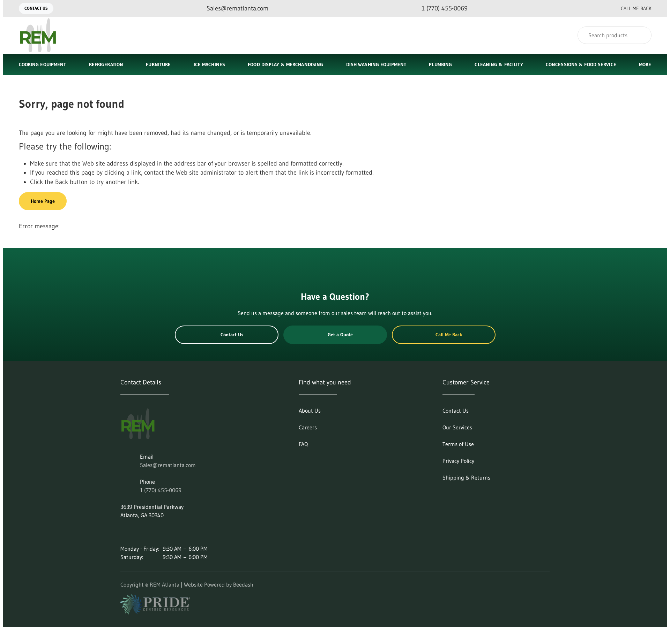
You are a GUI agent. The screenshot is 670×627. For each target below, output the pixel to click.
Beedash (243, 584)
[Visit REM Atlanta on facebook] (153, 531)
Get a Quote (340, 334)
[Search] (642, 35)
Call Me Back (636, 8)
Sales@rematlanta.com (168, 464)
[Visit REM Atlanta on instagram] (138, 531)
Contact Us (36, 8)
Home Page (43, 201)
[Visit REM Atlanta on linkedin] (123, 531)
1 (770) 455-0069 (160, 490)
